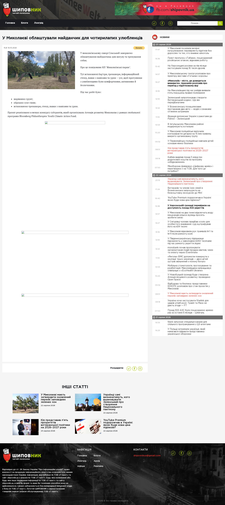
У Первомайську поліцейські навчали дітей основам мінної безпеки (190, 142)
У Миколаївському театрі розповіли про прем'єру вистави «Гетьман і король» (189, 75)
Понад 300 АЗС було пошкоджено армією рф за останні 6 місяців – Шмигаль (190, 311)
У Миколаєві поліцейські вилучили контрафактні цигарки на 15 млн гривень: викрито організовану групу (189, 134)
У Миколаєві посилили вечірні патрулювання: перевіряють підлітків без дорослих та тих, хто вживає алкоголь (190, 50)
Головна (10, 23)
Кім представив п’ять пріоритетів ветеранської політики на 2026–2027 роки (55, 424)
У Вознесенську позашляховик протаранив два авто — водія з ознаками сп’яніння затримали (189, 109)
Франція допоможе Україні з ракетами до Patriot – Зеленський (190, 117)
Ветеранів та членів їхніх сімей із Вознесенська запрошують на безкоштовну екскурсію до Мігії (185, 190)
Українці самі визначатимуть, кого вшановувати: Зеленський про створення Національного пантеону (116, 402)
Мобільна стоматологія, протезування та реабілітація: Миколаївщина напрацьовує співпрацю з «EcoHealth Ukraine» (189, 268)
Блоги (24, 23)
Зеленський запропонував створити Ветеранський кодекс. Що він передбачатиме (187, 100)
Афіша (81, 466)
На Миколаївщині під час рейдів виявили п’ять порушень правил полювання (189, 92)
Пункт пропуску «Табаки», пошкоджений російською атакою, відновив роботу (190, 59)
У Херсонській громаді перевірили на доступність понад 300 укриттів (189, 207)
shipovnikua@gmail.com (147, 456)
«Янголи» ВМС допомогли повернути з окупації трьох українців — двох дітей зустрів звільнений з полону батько (188, 259)
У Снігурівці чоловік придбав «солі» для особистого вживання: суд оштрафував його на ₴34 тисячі (189, 224)
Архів (97, 461)
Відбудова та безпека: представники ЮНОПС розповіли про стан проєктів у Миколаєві (189, 286)
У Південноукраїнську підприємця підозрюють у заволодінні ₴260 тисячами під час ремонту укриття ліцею (190, 241)
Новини (164, 37)
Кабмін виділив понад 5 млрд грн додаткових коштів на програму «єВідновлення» (185, 159)
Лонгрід (38, 23)
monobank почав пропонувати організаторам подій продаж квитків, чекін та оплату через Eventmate (190, 250)
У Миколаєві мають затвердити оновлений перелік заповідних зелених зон (56, 398)
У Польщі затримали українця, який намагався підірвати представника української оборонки (186, 331)
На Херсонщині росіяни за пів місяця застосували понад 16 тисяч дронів (187, 67)
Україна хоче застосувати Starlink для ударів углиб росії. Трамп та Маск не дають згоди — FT (188, 303)
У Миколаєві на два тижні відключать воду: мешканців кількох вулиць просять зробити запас (190, 215)
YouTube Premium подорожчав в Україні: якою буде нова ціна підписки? (118, 424)
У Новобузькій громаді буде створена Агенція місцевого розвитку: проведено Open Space (189, 277)
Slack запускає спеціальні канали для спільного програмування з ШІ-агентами (189, 323)
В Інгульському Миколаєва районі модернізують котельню (186, 125)
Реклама (98, 466)
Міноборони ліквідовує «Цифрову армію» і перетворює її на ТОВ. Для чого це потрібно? (190, 168)
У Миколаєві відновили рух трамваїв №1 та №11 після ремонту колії (190, 233)
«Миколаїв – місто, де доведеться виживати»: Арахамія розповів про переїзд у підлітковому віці (187, 83)
